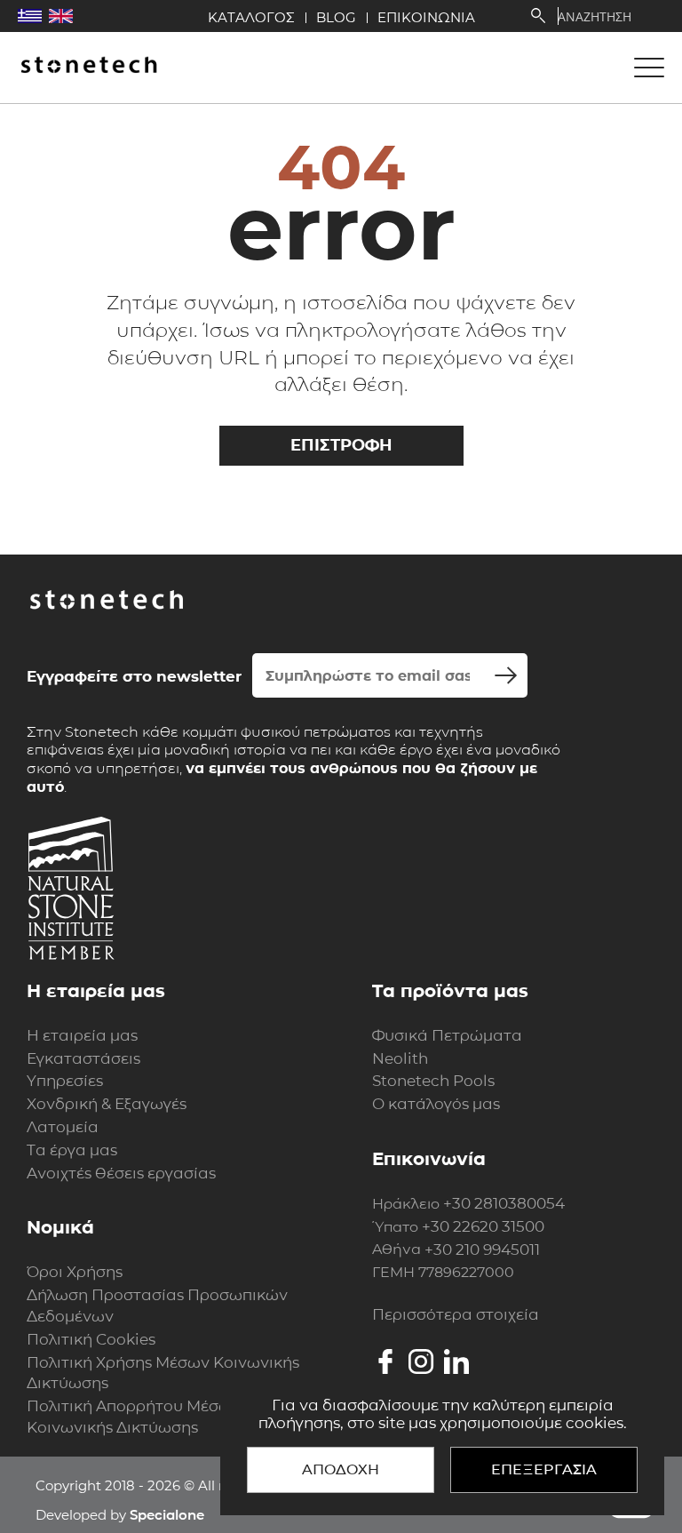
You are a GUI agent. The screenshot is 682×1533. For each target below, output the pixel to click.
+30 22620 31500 (483, 1226)
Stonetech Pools (433, 1081)
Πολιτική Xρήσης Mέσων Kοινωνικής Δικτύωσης (163, 1373)
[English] (61, 16)
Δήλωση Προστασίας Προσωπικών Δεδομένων (157, 1305)
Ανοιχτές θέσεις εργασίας (121, 1173)
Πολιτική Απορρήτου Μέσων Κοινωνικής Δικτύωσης (134, 1416)
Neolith (400, 1058)
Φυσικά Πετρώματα (447, 1035)
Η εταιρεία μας (82, 1035)
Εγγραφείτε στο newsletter (134, 676)
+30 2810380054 (504, 1203)
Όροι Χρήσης (75, 1272)
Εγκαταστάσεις (83, 1058)
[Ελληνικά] (30, 16)
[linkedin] (456, 1361)
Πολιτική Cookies (91, 1339)
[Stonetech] (89, 66)
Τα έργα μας (72, 1150)
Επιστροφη (341, 445)
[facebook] (385, 1361)
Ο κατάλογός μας (436, 1104)
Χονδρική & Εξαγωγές (106, 1104)
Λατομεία (63, 1127)
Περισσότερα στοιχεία (455, 1314)
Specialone (167, 1514)
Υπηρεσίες (65, 1081)
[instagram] (421, 1361)
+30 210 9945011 (482, 1249)
